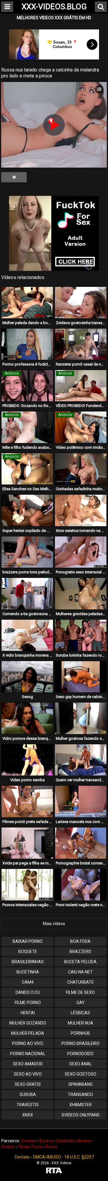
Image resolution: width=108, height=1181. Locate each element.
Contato (22, 1157)
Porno (51, 1146)
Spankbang (80, 1084)
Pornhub (80, 1033)
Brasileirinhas (28, 961)
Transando (80, 1094)
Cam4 (28, 982)
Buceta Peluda (80, 961)
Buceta (46, 1140)
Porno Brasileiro (81, 1043)
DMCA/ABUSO (47, 1157)
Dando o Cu (28, 992)
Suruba (28, 1094)
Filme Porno (28, 1002)
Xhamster (80, 1104)
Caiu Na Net (80, 972)
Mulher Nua (80, 1023)
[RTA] (54, 1171)
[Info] (14, 177)
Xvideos (28, 1140)
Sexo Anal (80, 1063)
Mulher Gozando (27, 1023)
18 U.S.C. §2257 (79, 1157)
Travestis (27, 1104)
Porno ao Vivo (27, 1043)
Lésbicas (80, 1012)
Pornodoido (80, 1053)
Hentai (28, 1012)
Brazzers (80, 951)
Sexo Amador (28, 1063)
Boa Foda (80, 941)
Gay (80, 1002)
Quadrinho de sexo (74, 1140)
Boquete (27, 951)
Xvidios (8, 1146)
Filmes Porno (30, 1146)
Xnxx (27, 1115)
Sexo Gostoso (80, 1074)
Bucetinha (27, 972)
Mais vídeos (54, 923)
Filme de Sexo (80, 992)
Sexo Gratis (28, 1084)
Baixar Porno (28, 941)
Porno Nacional (27, 1053)
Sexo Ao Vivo (28, 1074)
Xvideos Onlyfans (81, 1115)
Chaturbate (80, 982)
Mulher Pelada (27, 1033)
